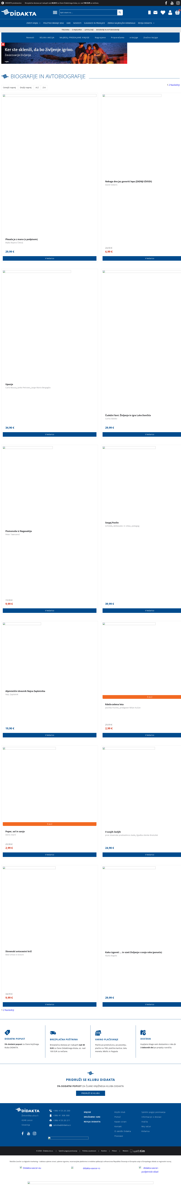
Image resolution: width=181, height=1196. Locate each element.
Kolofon (104, 1151)
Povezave (118, 1136)
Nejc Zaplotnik (11, 694)
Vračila (145, 1121)
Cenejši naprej (9, 87)
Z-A (44, 87)
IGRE (69, 23)
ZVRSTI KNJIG (32, 23)
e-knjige (134, 37)
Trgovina (65, 30)
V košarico (49, 258)
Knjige (87, 1112)
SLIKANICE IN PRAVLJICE (94, 23)
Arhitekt (108, 526)
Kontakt (118, 1126)
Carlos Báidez (111, 418)
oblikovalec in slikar (122, 526)
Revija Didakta (145, 23)
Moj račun (146, 1126)
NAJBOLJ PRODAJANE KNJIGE (75, 37)
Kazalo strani (120, 1121)
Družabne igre (92, 1117)
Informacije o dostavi (151, 1117)
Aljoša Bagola (111, 955)
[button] (55, 12)
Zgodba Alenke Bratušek (147, 835)
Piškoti (114, 1151)
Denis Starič (10, 834)
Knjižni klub (119, 1112)
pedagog (135, 526)
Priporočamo (117, 37)
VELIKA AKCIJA (47, 37)
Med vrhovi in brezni (14, 954)
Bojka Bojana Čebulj (14, 242)
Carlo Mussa (10, 387)
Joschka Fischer (112, 707)
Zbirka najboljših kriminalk (121, 23)
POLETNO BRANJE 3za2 (53, 23)
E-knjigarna (77, 30)
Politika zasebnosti (89, 1151)
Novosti (77, 23)
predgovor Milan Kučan (130, 707)
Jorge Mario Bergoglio (40, 387)
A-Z (37, 87)
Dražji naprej (26, 87)
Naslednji (175, 84)
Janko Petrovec (23, 387)
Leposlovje (89, 30)
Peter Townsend (12, 534)
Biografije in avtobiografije (48, 76)
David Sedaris (111, 184)
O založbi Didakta (122, 1131)
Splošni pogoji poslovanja (153, 1112)
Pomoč (117, 1117)
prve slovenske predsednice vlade (120, 835)
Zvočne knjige (151, 37)
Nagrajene (100, 37)
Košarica (145, 1131)
